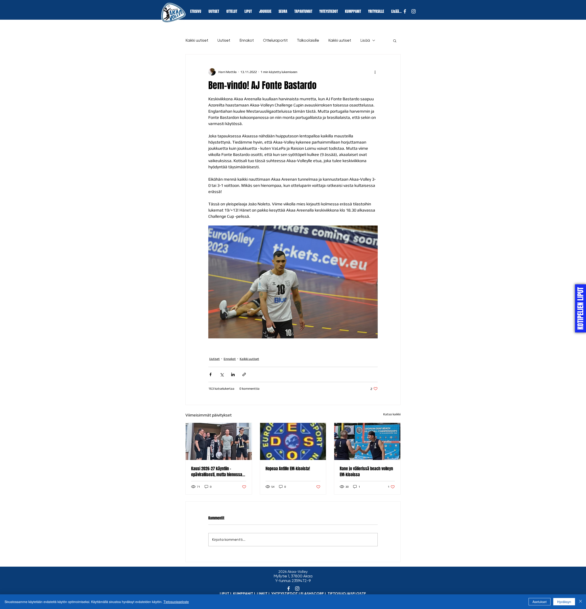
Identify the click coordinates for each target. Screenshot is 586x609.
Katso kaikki (392, 414)
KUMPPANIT (243, 593)
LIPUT (224, 593)
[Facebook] (405, 11)
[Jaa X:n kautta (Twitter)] (222, 374)
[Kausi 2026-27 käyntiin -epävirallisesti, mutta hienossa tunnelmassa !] (219, 441)
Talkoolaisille (308, 40)
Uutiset (223, 40)
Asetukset (539, 601)
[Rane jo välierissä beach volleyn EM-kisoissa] (367, 441)
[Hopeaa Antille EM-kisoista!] (293, 441)
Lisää (365, 40)
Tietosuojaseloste (176, 601)
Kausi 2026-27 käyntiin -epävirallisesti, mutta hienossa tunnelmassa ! (216, 472)
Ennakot (246, 40)
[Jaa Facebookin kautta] (210, 374)
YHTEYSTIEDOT (284, 593)
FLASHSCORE (312, 593)
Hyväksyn (564, 601)
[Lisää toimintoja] (375, 72)
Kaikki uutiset (196, 40)
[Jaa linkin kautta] (244, 374)
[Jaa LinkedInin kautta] (233, 374)
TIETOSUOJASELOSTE (347, 593)
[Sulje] (580, 601)
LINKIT (262, 593)
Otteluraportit (275, 40)
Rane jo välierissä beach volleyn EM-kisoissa (366, 472)
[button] (395, 40)
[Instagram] (413, 11)
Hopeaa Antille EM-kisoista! (288, 469)
